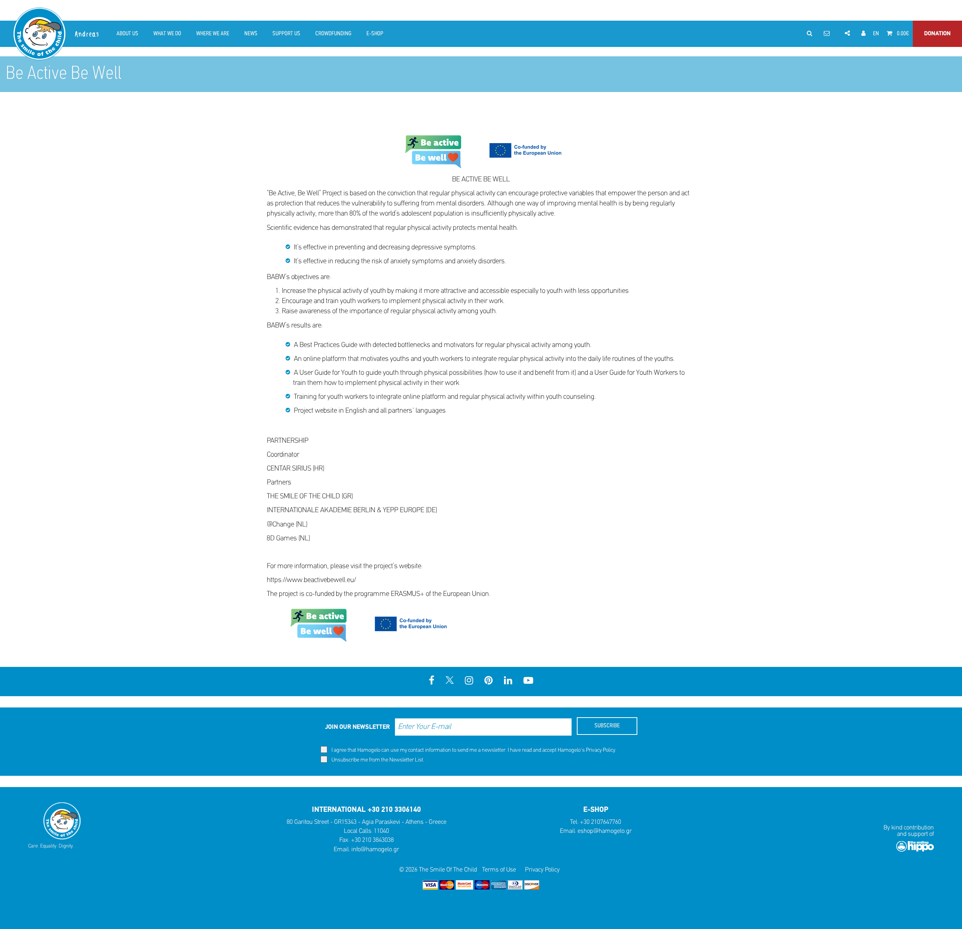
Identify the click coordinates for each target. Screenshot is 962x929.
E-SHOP (374, 34)
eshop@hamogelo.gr (605, 831)
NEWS (250, 34)
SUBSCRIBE (607, 726)
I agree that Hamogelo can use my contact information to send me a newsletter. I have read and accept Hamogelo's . (473, 750)
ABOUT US (127, 34)
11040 (381, 831)
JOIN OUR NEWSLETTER (357, 727)
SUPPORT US (286, 34)
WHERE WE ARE (212, 34)
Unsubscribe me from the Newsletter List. (377, 760)
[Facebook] (431, 681)
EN (876, 34)
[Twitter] (449, 681)
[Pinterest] (488, 681)
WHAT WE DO (167, 34)
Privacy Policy (600, 750)
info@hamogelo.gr (375, 849)
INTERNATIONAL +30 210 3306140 (366, 810)
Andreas (87, 34)
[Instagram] (469, 681)
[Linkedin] (508, 681)
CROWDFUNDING (333, 34)
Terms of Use (499, 870)
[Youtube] (528, 681)
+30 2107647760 (600, 822)
